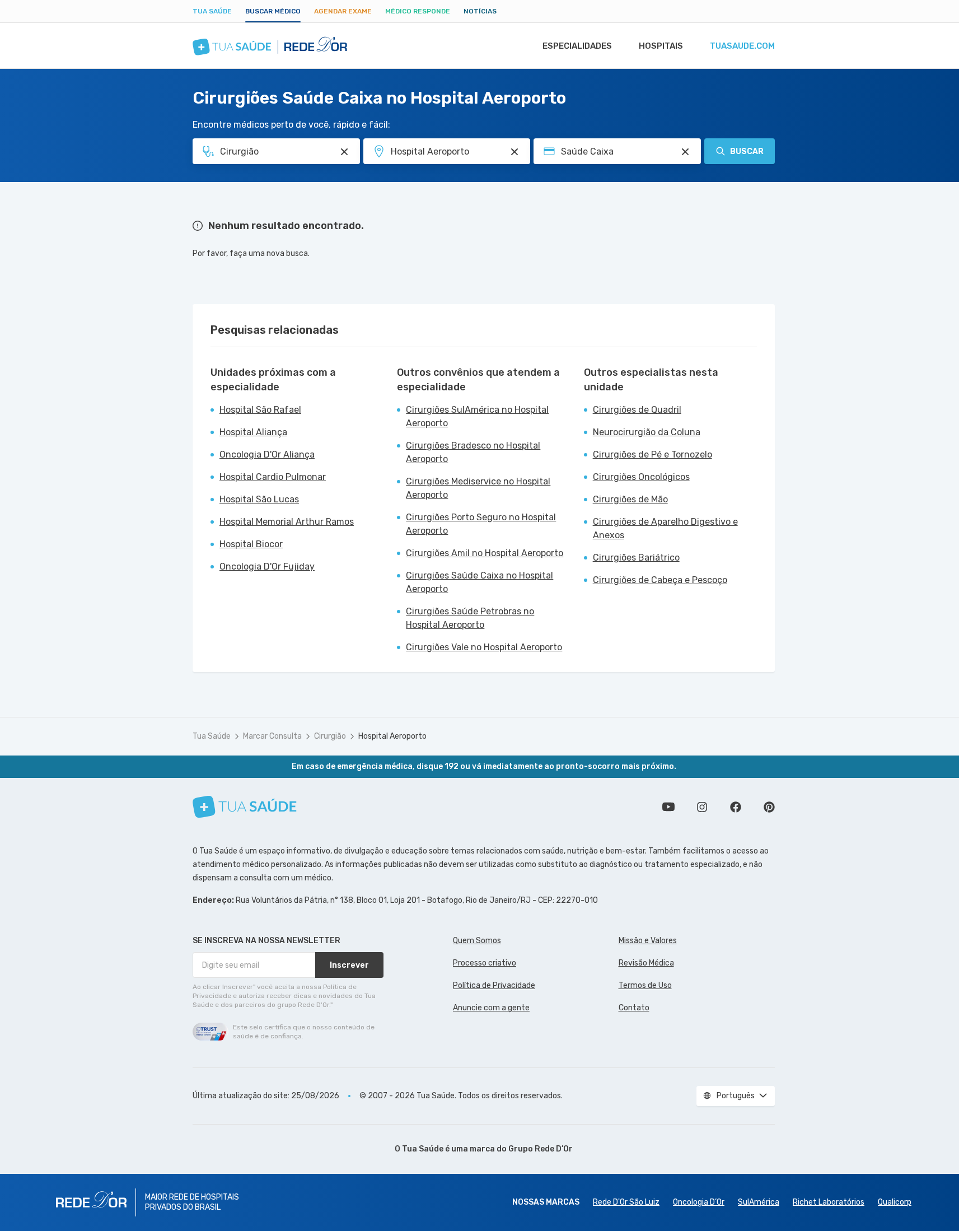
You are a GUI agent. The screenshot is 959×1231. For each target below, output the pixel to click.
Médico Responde (417, 11)
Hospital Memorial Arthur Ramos (286, 521)
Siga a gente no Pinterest (769, 807)
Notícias (480, 11)
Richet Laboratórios (828, 1202)
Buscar (747, 151)
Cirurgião (330, 736)
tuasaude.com (742, 46)
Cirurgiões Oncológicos (641, 477)
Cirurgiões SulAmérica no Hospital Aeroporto (477, 416)
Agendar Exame (343, 11)
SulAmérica (758, 1202)
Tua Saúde (212, 11)
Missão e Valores (648, 940)
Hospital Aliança (253, 432)
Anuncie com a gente (491, 1008)
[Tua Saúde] (245, 807)
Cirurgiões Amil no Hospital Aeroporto (484, 553)
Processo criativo (484, 963)
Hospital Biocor (251, 544)
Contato (634, 1008)
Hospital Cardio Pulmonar (272, 477)
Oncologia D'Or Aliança (267, 454)
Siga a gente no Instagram (702, 807)
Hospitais (661, 46)
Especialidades (577, 46)
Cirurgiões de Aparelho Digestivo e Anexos (665, 528)
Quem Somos (477, 940)
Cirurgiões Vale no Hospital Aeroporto (484, 647)
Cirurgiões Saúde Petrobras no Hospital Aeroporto (470, 618)
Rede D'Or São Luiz (626, 1202)
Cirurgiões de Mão (630, 499)
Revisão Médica (646, 963)
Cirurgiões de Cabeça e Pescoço (660, 580)
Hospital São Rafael (260, 409)
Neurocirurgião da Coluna (646, 432)
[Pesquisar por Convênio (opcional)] (685, 151)
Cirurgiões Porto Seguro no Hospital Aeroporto (481, 524)
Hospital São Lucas (259, 499)
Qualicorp (894, 1202)
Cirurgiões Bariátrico (636, 557)
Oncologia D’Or (698, 1202)
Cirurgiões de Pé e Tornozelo (652, 454)
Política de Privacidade (494, 985)
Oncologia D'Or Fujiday (267, 566)
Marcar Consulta (272, 736)
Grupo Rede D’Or (540, 1149)
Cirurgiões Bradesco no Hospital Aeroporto (473, 452)
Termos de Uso (645, 985)
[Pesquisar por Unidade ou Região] (514, 151)
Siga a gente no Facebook (735, 807)
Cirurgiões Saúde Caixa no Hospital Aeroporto (479, 582)
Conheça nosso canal (668, 807)
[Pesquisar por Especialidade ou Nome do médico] (344, 151)
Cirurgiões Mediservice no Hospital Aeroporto (478, 488)
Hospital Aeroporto (392, 736)
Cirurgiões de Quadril (637, 409)
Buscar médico (273, 11)
